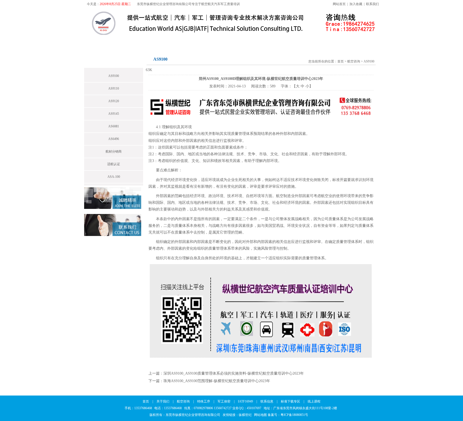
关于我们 (122, 41)
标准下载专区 (315, 41)
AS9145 (113, 114)
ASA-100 (113, 177)
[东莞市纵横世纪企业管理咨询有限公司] (201, 34)
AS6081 (113, 126)
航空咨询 (153, 41)
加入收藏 (355, 4)
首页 (95, 41)
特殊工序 (184, 41)
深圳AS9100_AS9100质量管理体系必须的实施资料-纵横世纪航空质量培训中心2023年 (233, 373)
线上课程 (351, 41)
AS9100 (113, 76)
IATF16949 (248, 41)
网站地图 (260, 415)
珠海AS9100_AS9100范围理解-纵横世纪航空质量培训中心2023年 (216, 381)
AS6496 (113, 139)
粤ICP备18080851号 (294, 415)
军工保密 (215, 41)
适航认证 (113, 164)
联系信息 (280, 41)
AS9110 (113, 88)
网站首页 (339, 4)
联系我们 (372, 4)
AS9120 (113, 101)
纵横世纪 (246, 415)
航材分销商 (114, 151)
